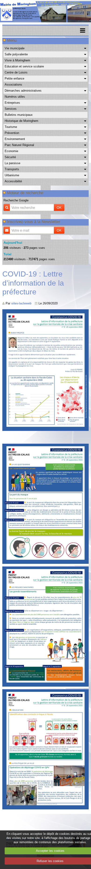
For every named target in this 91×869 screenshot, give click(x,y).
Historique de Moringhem (21, 121)
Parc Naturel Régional (19, 145)
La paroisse (12, 163)
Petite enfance (14, 78)
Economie (11, 151)
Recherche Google (16, 200)
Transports (12, 169)
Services (11, 108)
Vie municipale (14, 48)
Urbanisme (12, 175)
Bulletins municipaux (19, 115)
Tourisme (11, 127)
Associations (13, 84)
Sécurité (10, 157)
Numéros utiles (15, 96)
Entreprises (12, 102)
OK (59, 207)
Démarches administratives (23, 90)
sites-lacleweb (21, 303)
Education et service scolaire (24, 66)
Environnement (15, 139)
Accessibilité (13, 181)
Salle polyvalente (16, 54)
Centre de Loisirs (16, 72)
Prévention (12, 133)
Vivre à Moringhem (17, 60)
